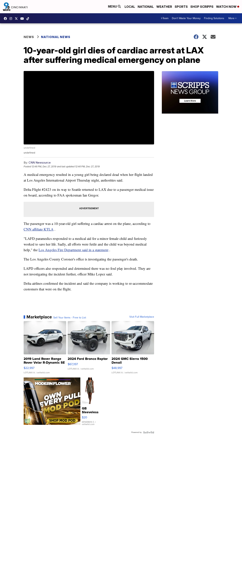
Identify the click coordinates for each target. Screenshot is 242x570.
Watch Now (226, 7)
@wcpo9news (28, 18)
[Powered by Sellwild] (148, 432)
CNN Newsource (40, 162)
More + (232, 18)
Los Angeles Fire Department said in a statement (73, 249)
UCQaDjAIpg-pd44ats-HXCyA (23, 18)
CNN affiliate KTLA (39, 229)
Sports (181, 7)
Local (130, 7)
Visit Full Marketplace (141, 317)
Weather (164, 7)
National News (55, 37)
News (29, 37)
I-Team (164, 18)
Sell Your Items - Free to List (69, 317)
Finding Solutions (214, 18)
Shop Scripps (201, 7)
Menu (113, 6)
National (146, 7)
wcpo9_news (11, 18)
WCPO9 (6, 18)
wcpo (17, 18)
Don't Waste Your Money (186, 18)
